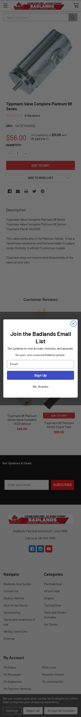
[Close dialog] (73, 323)
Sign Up (40, 375)
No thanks (41, 386)
